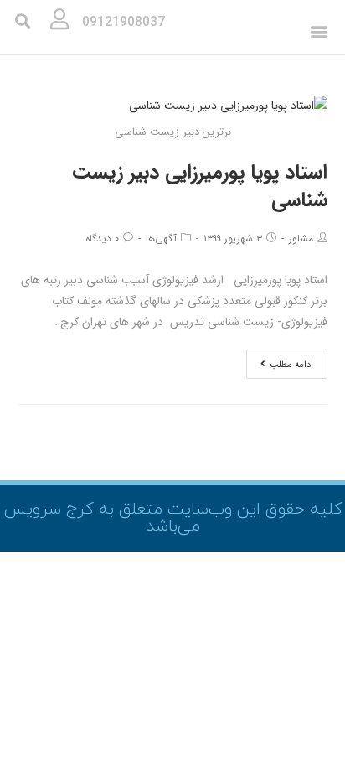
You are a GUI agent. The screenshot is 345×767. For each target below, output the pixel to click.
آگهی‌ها (161, 238)
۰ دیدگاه (102, 238)
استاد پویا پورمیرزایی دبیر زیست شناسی (199, 187)
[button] (319, 31)
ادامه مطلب (291, 365)
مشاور (301, 238)
